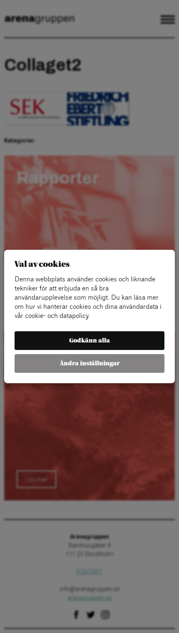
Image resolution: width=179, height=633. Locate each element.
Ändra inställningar (89, 363)
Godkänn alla (89, 340)
